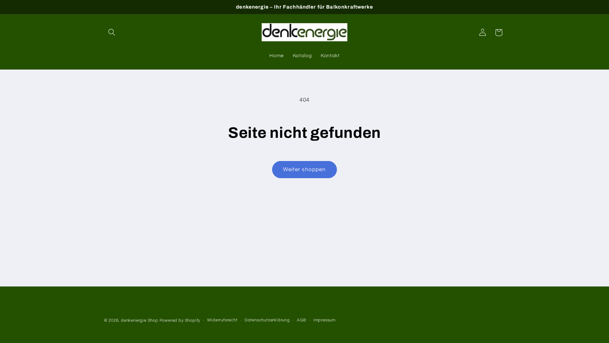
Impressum (324, 320)
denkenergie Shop (139, 321)
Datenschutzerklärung (267, 320)
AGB (301, 320)
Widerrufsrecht (222, 320)
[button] (112, 32)
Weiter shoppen (304, 169)
